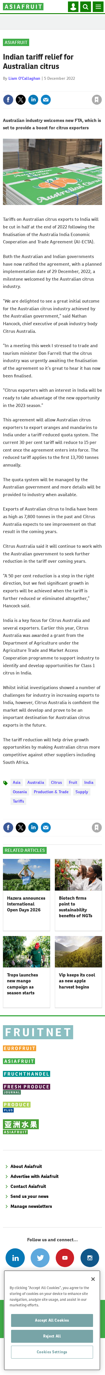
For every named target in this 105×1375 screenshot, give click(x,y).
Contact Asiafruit (28, 1186)
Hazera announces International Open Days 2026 (26, 904)
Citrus (56, 782)
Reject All (52, 1336)
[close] (101, 87)
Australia (35, 782)
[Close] (93, 1279)
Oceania (20, 791)
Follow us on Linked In (15, 1257)
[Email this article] (46, 99)
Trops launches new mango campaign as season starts (22, 984)
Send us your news (29, 1196)
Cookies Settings (52, 1351)
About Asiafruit (26, 1166)
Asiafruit (16, 42)
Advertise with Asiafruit (34, 1176)
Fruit (73, 782)
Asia (16, 782)
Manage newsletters (31, 1206)
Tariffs (18, 801)
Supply (82, 791)
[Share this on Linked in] (33, 99)
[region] (52, 1320)
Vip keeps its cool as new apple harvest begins (77, 981)
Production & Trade (51, 791)
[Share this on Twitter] (20, 99)
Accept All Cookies (52, 1320)
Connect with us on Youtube (64, 1257)
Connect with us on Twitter (40, 1257)
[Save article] (97, 99)
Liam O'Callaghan (24, 78)
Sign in (27, 87)
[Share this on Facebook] (8, 99)
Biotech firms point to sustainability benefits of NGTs (75, 907)
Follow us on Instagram (89, 1257)
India (88, 782)
